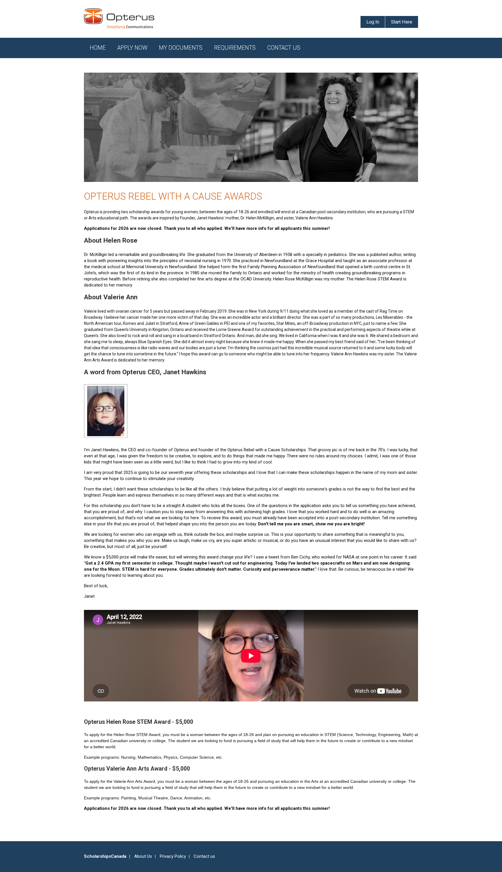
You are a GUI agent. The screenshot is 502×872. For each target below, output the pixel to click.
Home (98, 47)
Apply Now (132, 47)
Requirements (235, 47)
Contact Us (283, 47)
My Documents (180, 47)
